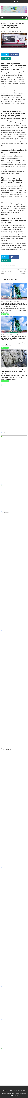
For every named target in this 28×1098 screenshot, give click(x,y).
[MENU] (26, 17)
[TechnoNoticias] (2, 17)
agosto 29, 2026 (5, 301)
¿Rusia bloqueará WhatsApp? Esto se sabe (6, 271)
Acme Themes (14, 1095)
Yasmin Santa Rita (17, 31)
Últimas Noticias (11, 265)
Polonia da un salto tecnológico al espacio (22, 271)
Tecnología (4, 265)
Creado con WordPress (8, 1093)
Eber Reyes (13, 301)
